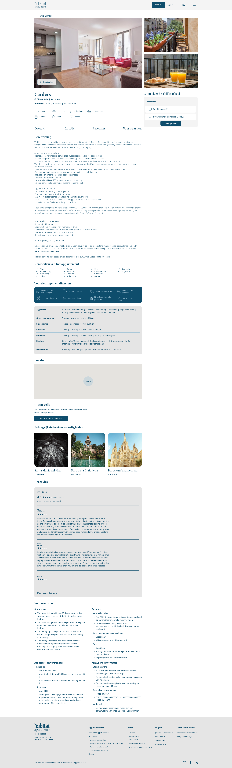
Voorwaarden (132, 128)
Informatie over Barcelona (99, 750)
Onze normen (133, 740)
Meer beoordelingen (47, 593)
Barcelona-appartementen (99, 732)
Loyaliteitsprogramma (136, 743)
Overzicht (41, 128)
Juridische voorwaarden (164, 732)
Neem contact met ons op (187, 732)
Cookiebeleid (160, 740)
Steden (91, 754)
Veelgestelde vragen (184, 736)
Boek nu (158, 4)
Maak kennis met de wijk (51, 418)
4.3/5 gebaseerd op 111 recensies (61, 103)
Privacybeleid (160, 736)
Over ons (131, 732)
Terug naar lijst (45, 16)
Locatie (70, 128)
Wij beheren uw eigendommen (140, 747)
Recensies (99, 128)
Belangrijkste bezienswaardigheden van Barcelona (107, 744)
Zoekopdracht (170, 123)
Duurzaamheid (134, 736)
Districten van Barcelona (98, 740)
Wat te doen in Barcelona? (99, 747)
